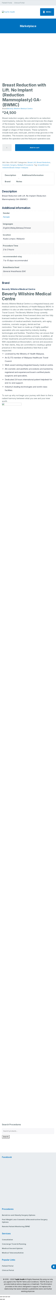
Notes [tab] (19, 181)
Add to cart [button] (14, 638)
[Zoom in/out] (1, 1296)
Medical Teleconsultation (13, 1253)
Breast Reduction (43, 162)
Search (5, 1137)
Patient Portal (7, 3)
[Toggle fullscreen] (4, 1296)
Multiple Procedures (25, 165)
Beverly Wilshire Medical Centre (20, 109)
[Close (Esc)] (9, 1296)
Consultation (7, 1240)
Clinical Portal (19, 3)
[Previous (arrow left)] (1, 1299)
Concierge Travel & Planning (14, 1244)
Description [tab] (10, 175)
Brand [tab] (7, 181)
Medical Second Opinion (12, 1248)
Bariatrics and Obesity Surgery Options (18, 1215)
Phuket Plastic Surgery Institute (14, 873)
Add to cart (34, 148)
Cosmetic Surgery (9, 165)
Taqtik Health (19, 1279)
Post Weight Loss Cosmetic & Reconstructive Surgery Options (24, 1221)
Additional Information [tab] (32, 175)
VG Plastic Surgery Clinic (39, 637)
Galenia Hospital (8, 629)
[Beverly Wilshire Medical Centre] (11, 408)
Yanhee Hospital (8, 1106)
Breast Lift (32, 162)
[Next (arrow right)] (4, 1299)
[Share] (6, 1296)
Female (6, 217)
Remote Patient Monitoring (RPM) (16, 1226)
